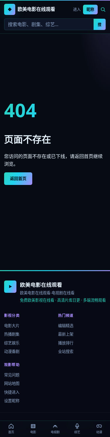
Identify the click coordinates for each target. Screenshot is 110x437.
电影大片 (11, 325)
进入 (77, 9)
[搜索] (103, 9)
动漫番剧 (11, 351)
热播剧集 (11, 334)
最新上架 (65, 334)
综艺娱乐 (11, 343)
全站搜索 (65, 351)
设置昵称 (11, 400)
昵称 (90, 9)
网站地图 (11, 383)
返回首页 (18, 178)
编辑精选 (65, 325)
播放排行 (65, 343)
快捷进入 (11, 392)
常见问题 (11, 375)
